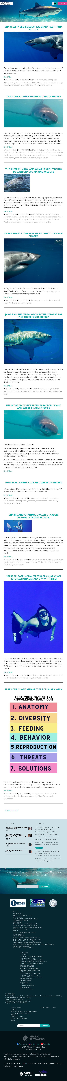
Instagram (34, 1044)
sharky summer (21, 157)
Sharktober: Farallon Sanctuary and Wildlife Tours (33, 961)
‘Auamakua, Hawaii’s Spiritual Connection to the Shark (28, 927)
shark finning (41, 500)
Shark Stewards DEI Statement (21, 946)
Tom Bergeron (26, 303)
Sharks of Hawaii (17, 922)
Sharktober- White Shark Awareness (30, 970)
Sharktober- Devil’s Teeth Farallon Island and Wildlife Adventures (33, 406)
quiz (18, 796)
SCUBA (6, 85)
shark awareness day (22, 678)
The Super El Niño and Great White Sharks (33, 96)
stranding (29, 222)
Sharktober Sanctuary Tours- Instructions (31, 963)
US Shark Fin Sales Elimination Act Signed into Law (27, 941)
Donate (62, 3)
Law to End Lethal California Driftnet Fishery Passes (27, 942)
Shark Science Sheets (26, 984)
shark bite (25, 85)
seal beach (41, 155)
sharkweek (8, 564)
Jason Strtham (9, 391)
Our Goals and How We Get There (22, 915)
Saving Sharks (23, 955)
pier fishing (57, 82)
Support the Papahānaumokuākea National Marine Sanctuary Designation (33, 944)
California (34, 80)
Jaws (18, 391)
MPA (21, 219)
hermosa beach (35, 82)
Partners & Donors (18, 934)
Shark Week (34, 85)
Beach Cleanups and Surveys (19, 1018)
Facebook (23, 1044)
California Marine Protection (20, 920)
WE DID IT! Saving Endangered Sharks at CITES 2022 (27, 939)
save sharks (57, 675)
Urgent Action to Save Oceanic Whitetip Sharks (18, 1001)
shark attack (15, 85)
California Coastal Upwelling (50, 150)
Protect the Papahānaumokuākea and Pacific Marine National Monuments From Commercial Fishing (33, 996)
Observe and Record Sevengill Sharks (30, 973)
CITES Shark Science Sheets (27, 985)
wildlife (48, 222)
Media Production (25, 987)
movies (49, 675)
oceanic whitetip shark (18, 500)
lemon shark (26, 391)
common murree (11, 217)
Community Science (25, 980)
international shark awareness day (23, 562)
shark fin (57, 300)
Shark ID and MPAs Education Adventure (31, 977)
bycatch (32, 793)
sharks (43, 85)
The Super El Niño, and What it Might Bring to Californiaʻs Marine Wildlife (33, 170)
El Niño (15, 152)
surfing (49, 85)
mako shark (36, 391)
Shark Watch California (26, 972)
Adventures (14, 1015)
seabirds (45, 219)
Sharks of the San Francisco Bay (29, 975)
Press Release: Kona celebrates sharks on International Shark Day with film (33, 577)
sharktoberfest (16, 503)
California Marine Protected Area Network (31, 956)
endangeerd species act (39, 498)
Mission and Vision (18, 913)
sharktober (19, 222)
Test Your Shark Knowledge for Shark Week (33, 689)
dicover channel (37, 388)
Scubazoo (25, 1063)
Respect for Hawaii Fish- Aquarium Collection (25, 925)
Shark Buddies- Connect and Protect (21, 1013)
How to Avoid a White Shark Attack (29, 968)
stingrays (32, 157)
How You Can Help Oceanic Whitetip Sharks (33, 482)
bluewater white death (38, 559)
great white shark (21, 82)
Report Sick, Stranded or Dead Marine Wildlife (24, 1011)
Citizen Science (24, 982)
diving (50, 559)
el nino (21, 217)
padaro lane (47, 82)
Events (13, 1020)
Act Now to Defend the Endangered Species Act (26, 937)
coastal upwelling (52, 214)
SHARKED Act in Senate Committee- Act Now (17, 997)
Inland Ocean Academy (26, 989)
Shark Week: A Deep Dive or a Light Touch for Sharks (33, 235)
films (35, 675)
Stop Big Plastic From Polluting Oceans (16, 1003)
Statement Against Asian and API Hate (23, 948)
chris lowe (8, 152)
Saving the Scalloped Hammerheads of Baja (25, 918)
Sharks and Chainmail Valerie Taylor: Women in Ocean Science (33, 516)
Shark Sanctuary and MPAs (27, 958)
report (26, 219)
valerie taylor (18, 564)
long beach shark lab (18, 155)
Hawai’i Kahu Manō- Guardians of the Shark (25, 924)
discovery (42, 80)
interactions (46, 152)
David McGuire (11, 80)
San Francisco (35, 219)
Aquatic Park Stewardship (27, 965)
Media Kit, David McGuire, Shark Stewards (24, 932)
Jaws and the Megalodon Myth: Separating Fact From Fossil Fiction (33, 315)
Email (20, 883)
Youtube (46, 1044)
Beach (32, 214)
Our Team (15, 931)
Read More (8, 77)
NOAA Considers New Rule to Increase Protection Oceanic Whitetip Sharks (47, 828)
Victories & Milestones (19, 936)
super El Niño (42, 157)
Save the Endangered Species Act (14, 999)
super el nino (39, 222)
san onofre (32, 155)
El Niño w (23, 152)
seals (51, 219)
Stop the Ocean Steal (26, 978)
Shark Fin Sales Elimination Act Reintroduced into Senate (47, 852)
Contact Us (14, 1010)
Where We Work (17, 917)
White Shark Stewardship (27, 967)
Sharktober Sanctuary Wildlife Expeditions (31, 960)
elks (30, 675)
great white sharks (32, 217)
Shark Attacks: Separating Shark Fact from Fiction (33, 28)
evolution (55, 388)
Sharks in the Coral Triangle (20, 929)
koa (43, 675)
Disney (47, 388)
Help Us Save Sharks (17, 1016)
